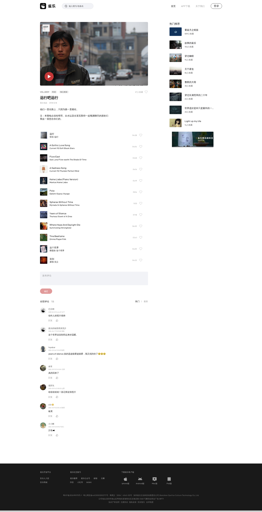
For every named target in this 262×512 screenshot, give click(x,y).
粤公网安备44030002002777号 (95, 495)
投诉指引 (141, 502)
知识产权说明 (114, 502)
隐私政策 (132, 502)
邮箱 (95, 478)
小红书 (80, 482)
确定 (46, 291)
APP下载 (185, 6)
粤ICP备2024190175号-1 (72, 495)
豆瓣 (103, 478)
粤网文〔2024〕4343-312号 (121, 495)
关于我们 (200, 6)
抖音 (72, 482)
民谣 (54, 92)
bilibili (89, 482)
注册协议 (124, 502)
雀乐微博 (73, 478)
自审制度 (149, 502)
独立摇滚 (63, 92)
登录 (216, 6)
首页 (173, 6)
